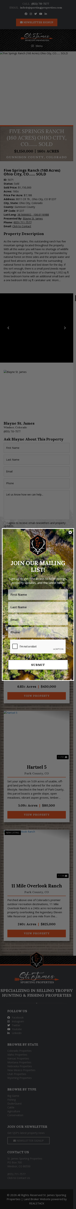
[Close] (70, 532)
